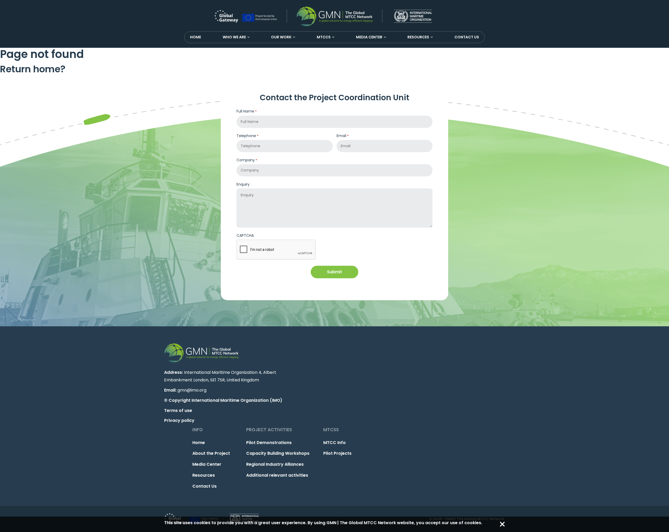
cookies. (473, 523)
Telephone (247, 135)
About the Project (211, 453)
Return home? (33, 69)
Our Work (281, 37)
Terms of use (178, 410)
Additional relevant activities (277, 475)
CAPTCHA (245, 235)
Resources (418, 37)
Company (247, 160)
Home (195, 37)
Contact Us (466, 37)
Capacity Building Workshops (277, 453)
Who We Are (234, 37)
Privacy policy (179, 420)
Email (343, 135)
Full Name (247, 111)
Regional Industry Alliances (275, 464)
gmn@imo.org (191, 390)
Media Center (369, 37)
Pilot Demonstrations (269, 443)
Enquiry (243, 184)
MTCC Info (334, 443)
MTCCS (324, 37)
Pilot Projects (337, 453)
